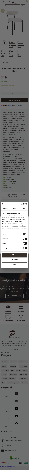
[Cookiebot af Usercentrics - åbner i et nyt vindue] (20, 204)
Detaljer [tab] (14, 208)
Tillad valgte (14, 259)
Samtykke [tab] (5, 208)
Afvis (14, 264)
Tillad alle (14, 254)
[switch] (25, 239)
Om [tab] (24, 208)
